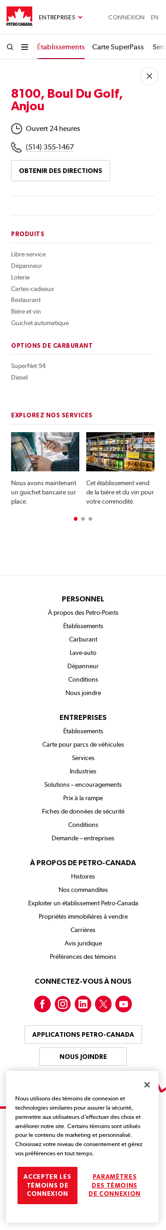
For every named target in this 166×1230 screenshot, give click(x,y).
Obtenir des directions (60, 170)
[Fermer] (147, 1085)
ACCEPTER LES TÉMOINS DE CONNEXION (47, 1185)
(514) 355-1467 (50, 147)
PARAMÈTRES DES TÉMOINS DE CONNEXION (115, 1185)
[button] (75, 519)
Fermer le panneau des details (149, 76)
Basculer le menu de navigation (60, 18)
